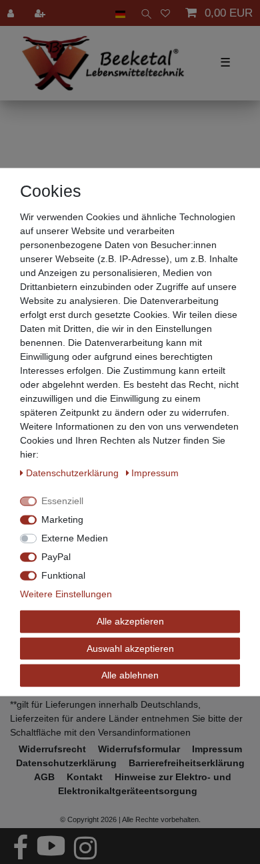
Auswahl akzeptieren (130, 648)
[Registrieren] (41, 13)
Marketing (62, 519)
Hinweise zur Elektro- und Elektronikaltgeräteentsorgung (144, 784)
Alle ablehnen (130, 675)
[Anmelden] (12, 13)
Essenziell (62, 501)
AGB (44, 777)
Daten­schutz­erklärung (73, 473)
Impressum (155, 473)
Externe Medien (74, 538)
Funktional (63, 575)
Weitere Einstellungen (66, 594)
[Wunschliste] (165, 13)
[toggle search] (143, 13)
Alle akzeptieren (130, 621)
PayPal (56, 556)
